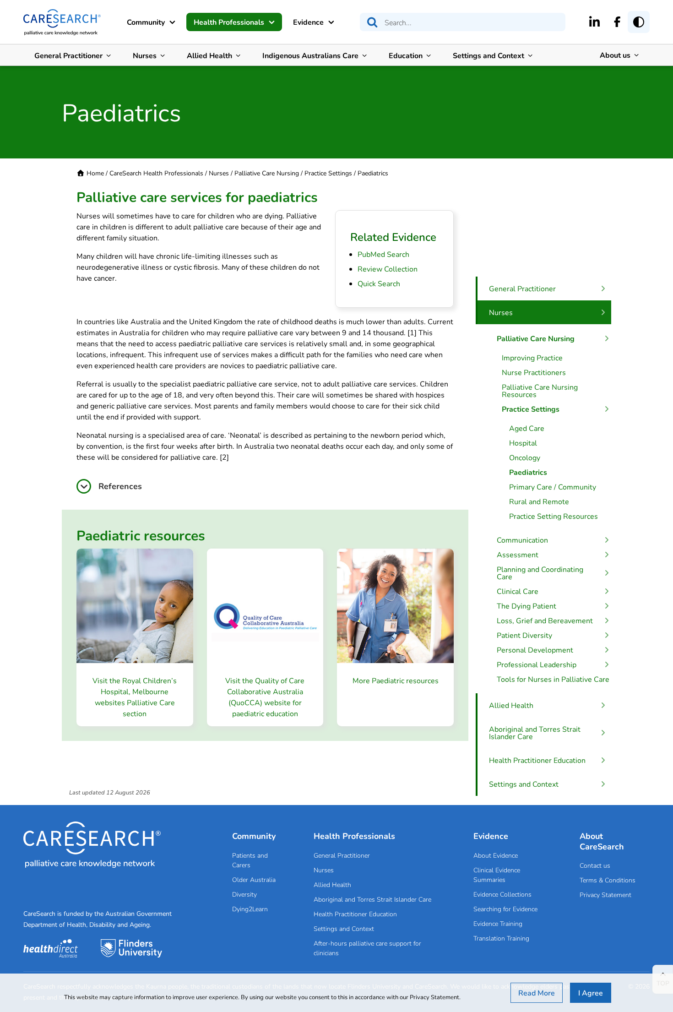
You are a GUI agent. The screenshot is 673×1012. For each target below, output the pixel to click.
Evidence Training (497, 923)
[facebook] (617, 21)
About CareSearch (602, 841)
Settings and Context (488, 55)
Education (406, 55)
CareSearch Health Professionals (156, 173)
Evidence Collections (502, 894)
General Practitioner (68, 55)
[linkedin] (594, 21)
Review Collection (388, 268)
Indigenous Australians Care (310, 55)
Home (95, 173)
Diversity (244, 894)
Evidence (308, 22)
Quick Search (379, 283)
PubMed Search (383, 254)
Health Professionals (229, 22)
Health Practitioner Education (355, 913)
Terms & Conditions (607, 880)
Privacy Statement (605, 894)
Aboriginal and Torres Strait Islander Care (372, 899)
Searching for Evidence (505, 908)
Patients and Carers (250, 860)
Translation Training (501, 938)
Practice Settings (328, 173)
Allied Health (209, 55)
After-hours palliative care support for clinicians (367, 948)
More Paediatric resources (396, 680)
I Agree (590, 992)
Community (146, 22)
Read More (536, 992)
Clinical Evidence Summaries (496, 874)
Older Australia (254, 879)
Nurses (145, 55)
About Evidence (495, 855)
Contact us (595, 865)
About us (615, 55)
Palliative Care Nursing (266, 173)
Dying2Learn (250, 908)
